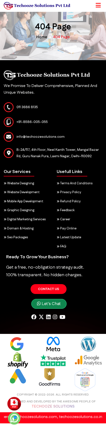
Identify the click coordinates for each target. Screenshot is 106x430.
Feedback (67, 210)
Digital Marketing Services (26, 219)
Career (64, 219)
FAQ (62, 246)
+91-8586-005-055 (32, 122)
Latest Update (70, 237)
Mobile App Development (24, 201)
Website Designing (20, 183)
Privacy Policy (70, 192)
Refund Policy (70, 201)
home (41, 37)
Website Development (22, 192)
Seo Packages (17, 237)
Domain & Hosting (20, 228)
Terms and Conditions (75, 183)
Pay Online (67, 228)
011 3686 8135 (27, 107)
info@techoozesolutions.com (41, 136)
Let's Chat (51, 304)
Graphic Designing (20, 210)
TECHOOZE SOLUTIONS (53, 406)
